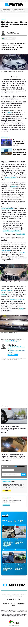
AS (18, 520)
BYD (7, 1)
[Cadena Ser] (13, 605)
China (10, 358)
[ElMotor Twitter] (13, 599)
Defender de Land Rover (17, 299)
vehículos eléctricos (7, 209)
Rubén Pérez (12, 32)
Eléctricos (3, 19)
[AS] (8, 603)
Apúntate (7, 490)
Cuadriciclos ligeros (5, 359)
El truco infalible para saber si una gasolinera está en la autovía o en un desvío (19, 151)
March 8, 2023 (20, 234)
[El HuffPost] (21, 603)
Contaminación (12, 1)
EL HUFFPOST (10, 521)
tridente (3, 294)
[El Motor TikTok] (17, 599)
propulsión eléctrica (10, 178)
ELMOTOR (4, 520)
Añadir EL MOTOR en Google (9, 38)
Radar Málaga (19, 1)
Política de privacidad (11, 594)
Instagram (16, 341)
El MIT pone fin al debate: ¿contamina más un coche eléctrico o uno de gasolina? (13, 428)
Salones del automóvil (14, 359)
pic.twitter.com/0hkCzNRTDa (12, 231)
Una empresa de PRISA (14, 622)
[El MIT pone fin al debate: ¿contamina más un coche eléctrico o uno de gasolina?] (14, 416)
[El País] (5, 603)
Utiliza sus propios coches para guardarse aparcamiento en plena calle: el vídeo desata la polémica (13, 456)
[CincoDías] (13, 603)
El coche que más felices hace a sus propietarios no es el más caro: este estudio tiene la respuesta (20, 566)
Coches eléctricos (16, 358)
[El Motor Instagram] (15, 599)
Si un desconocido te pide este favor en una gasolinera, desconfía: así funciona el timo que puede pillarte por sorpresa (8, 567)
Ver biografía (11, 354)
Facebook (8, 341)
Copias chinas (23, 358)
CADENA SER (21, 521)
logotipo (22, 252)
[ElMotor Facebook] (11, 599)
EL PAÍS (15, 521)
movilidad (14, 186)
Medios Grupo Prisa (14, 625)
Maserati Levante (6, 290)
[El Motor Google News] (19, 599)
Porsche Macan (6, 250)
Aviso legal (4, 594)
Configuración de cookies (20, 594)
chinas (10, 112)
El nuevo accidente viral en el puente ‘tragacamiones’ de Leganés (19, 142)
